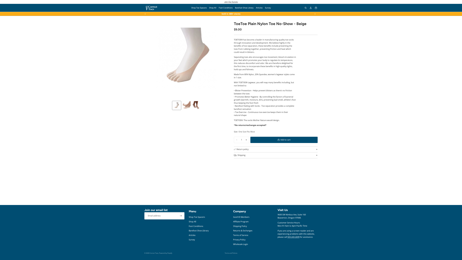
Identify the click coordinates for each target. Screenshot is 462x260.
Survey (192, 239)
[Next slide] (315, 13)
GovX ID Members (241, 217)
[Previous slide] (145, 13)
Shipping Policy (240, 226)
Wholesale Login (240, 244)
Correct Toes (154, 253)
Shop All (192, 221)
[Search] (305, 7)
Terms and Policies (231, 253)
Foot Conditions (196, 226)
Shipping (241, 155)
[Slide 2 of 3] (186, 105)
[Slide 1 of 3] (176, 105)
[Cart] (316, 7)
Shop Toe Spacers (197, 217)
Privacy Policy (239, 239)
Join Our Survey (231, 2)
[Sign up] (180, 215)
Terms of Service (240, 235)
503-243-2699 (293, 237)
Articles (192, 235)
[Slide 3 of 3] (196, 105)
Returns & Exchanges (242, 230)
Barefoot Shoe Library (199, 230)
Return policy (243, 149)
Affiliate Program (241, 221)
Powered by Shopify (165, 253)
